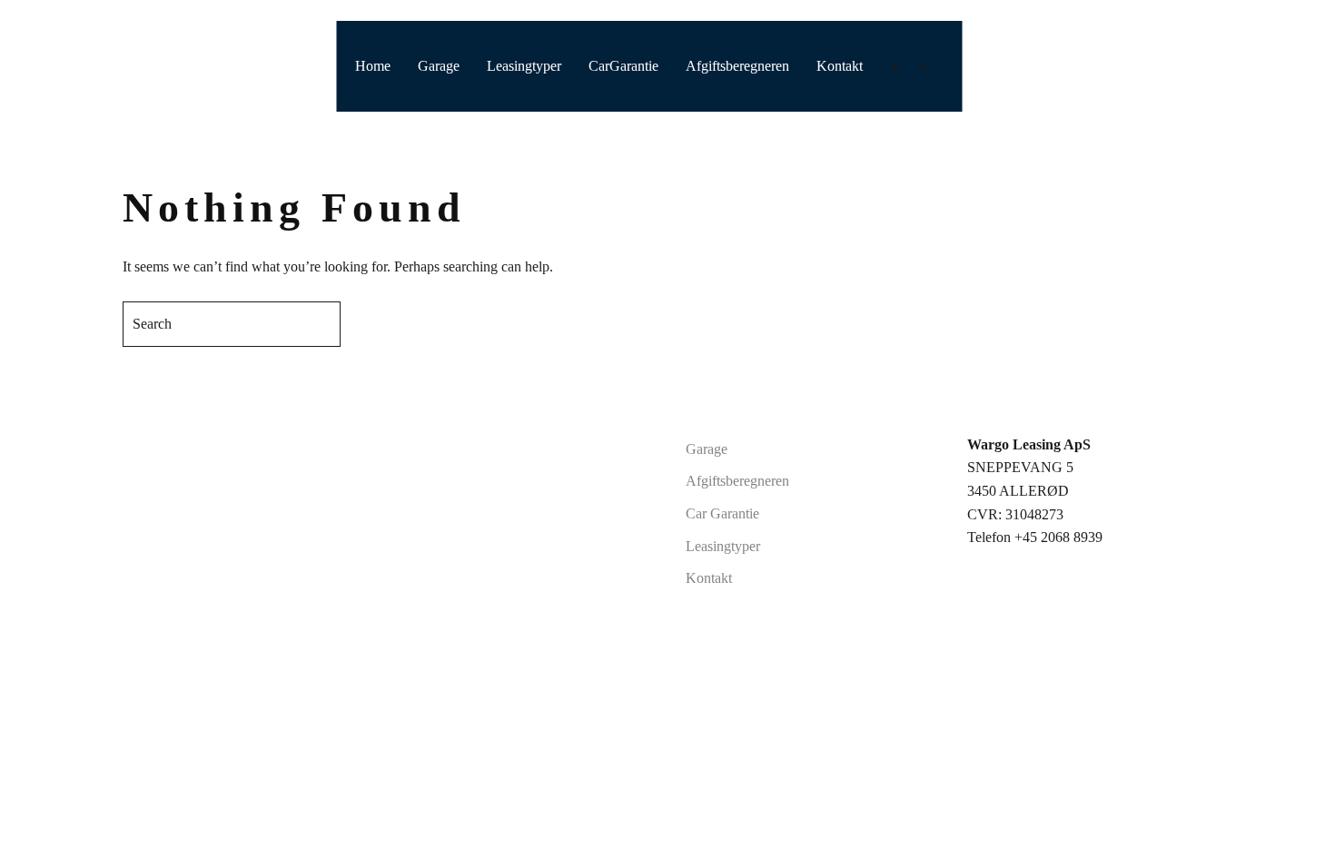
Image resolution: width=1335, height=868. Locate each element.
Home (373, 66)
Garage (439, 66)
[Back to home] (63, 66)
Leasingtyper (524, 66)
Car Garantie (722, 513)
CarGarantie (623, 66)
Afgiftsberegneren (737, 66)
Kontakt (839, 66)
